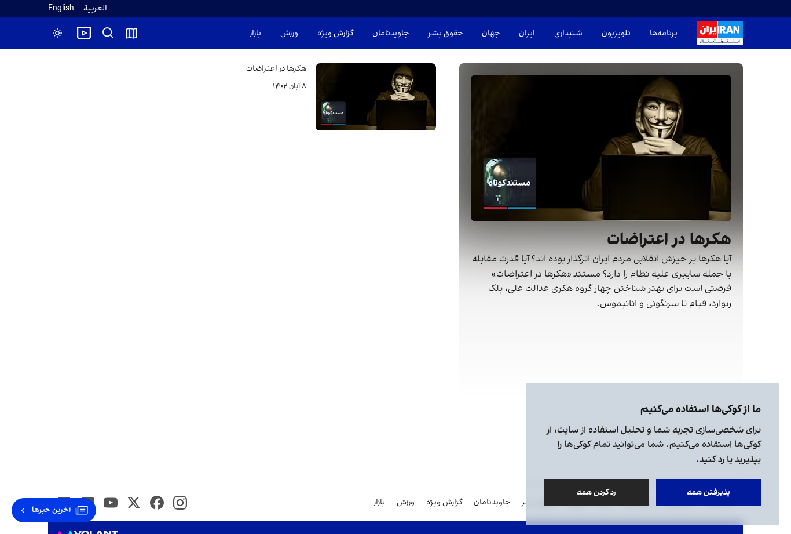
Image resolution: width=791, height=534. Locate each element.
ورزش (289, 33)
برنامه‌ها (664, 33)
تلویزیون (616, 33)
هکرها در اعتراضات (276, 69)
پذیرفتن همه (708, 492)
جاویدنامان (390, 33)
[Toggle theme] (57, 33)
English (61, 8)
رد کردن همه (597, 492)
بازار (255, 33)
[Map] (131, 33)
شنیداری (568, 33)
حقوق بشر (445, 33)
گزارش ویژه (335, 33)
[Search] (108, 33)
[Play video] (84, 33)
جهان (491, 33)
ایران (527, 33)
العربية (95, 8)
